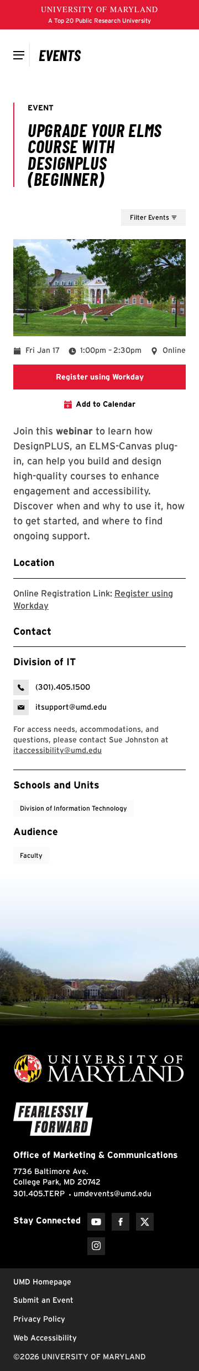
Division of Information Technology (73, 808)
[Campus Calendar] (60, 55)
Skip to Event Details (132, 198)
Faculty (31, 855)
